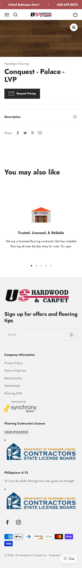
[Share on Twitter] (25, 133)
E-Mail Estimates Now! (23, 4)
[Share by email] (40, 133)
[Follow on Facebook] (7, 522)
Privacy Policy (13, 363)
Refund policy (13, 378)
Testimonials (12, 385)
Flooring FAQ (13, 393)
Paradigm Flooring (16, 63)
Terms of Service (15, 370)
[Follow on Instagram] (18, 522)
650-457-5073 (66, 4)
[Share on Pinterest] (32, 133)
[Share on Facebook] (17, 133)
